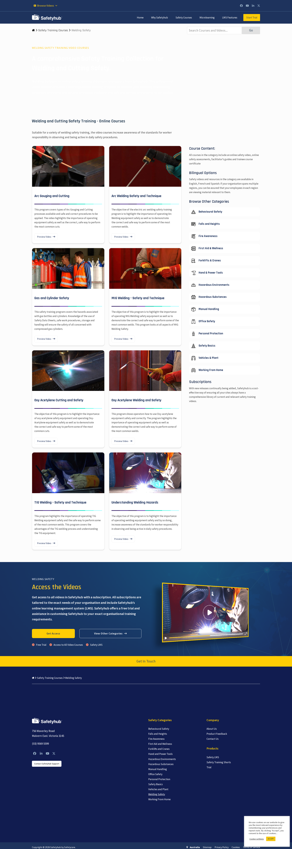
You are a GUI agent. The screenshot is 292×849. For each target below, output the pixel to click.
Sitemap (207, 847)
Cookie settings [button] (256, 839)
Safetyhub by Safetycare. (63, 847)
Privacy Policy (222, 847)
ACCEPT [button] (271, 839)
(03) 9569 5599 (40, 743)
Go (251, 30)
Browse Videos (45, 5)
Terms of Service (251, 847)
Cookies (236, 847)
